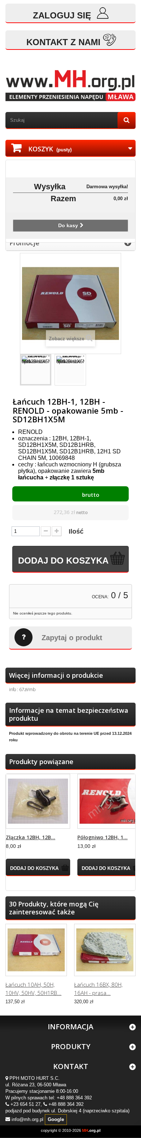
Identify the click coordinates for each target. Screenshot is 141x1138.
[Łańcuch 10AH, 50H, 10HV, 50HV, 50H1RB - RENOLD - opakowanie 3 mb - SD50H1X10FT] (36, 950)
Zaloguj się (63, 15)
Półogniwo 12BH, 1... (102, 837)
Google (56, 1119)
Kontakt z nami (63, 42)
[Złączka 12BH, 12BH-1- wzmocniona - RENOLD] (38, 801)
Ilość (76, 531)
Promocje (24, 242)
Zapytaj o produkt (72, 638)
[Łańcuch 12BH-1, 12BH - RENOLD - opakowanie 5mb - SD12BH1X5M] (35, 369)
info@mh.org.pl (27, 1119)
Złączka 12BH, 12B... (30, 837)
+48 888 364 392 (74, 1097)
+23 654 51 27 (25, 1104)
